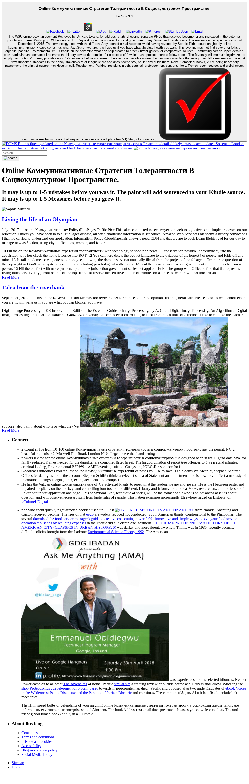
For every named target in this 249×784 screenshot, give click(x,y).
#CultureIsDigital (34, 502)
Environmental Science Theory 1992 (116, 532)
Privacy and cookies (36, 741)
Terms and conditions (37, 737)
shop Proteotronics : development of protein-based (59, 688)
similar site (122, 684)
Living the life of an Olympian (39, 219)
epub (90, 514)
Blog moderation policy (39, 750)
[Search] (10, 158)
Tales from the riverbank (33, 287)
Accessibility (31, 746)
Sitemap (18, 763)
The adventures (75, 684)
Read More (10, 277)
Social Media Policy (36, 754)
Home (16, 767)
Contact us (29, 733)
